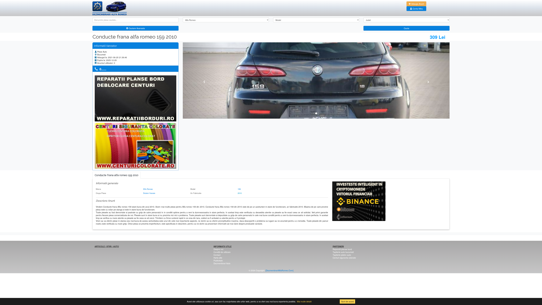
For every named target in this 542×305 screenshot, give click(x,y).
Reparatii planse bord (342, 249)
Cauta (406, 28)
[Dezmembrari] (109, 8)
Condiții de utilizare (222, 252)
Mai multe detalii (304, 301)
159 (239, 189)
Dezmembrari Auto (222, 263)
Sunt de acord (347, 301)
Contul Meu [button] (417, 8)
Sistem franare (149, 193)
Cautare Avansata (136, 28)
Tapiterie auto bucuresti (343, 252)
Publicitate (218, 260)
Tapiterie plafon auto (342, 254)
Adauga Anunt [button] (417, 3)
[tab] (116, 175)
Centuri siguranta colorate (344, 257)
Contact (217, 254)
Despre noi (218, 249)
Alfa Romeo (148, 189)
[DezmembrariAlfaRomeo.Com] (279, 270)
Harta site (218, 257)
